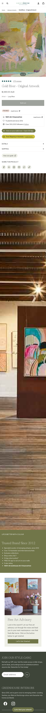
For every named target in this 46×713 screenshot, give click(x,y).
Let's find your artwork (23, 710)
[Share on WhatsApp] (24, 167)
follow (26, 124)
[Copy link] (29, 167)
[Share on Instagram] (14, 167)
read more (14, 111)
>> (27, 674)
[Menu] (2, 3)
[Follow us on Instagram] (13, 703)
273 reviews (17, 81)
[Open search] (7, 3)
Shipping (5, 149)
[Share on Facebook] (4, 167)
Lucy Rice (11, 96)
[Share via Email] (19, 167)
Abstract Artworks (11, 10)
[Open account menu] (38, 3)
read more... (29, 137)
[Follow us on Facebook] (5, 703)
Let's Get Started (23, 641)
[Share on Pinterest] (9, 167)
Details (5, 144)
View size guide (8, 156)
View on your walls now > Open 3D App (19, 131)
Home (3, 10)
